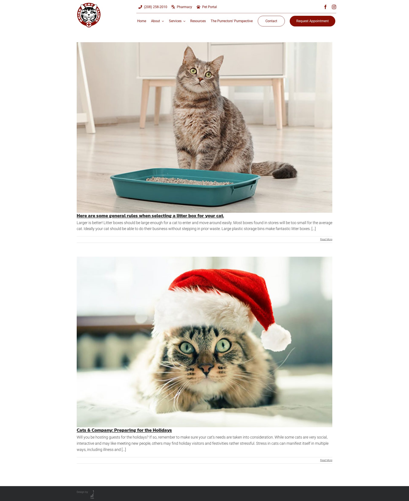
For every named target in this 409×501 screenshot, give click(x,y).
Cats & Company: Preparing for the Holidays (124, 430)
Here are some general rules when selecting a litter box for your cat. (150, 215)
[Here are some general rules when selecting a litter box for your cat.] (204, 127)
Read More (326, 239)
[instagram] (334, 7)
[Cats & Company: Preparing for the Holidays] (204, 342)
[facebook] (325, 7)
